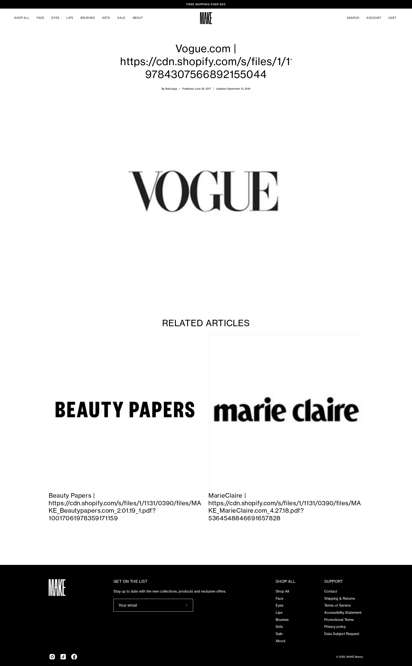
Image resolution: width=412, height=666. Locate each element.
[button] (353, 18)
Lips (279, 612)
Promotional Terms (339, 620)
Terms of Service (337, 605)
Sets (279, 627)
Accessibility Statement (342, 612)
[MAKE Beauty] (206, 18)
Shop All (282, 591)
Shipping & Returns (339, 598)
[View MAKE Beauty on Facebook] (74, 656)
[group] (206, 4)
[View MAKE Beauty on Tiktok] (63, 656)
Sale (279, 634)
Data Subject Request (341, 634)
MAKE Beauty (354, 656)
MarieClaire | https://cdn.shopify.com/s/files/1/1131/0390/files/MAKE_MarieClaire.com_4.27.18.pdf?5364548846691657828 (284, 507)
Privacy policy (335, 627)
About (280, 641)
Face (279, 598)
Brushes (282, 620)
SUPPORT (333, 581)
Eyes (279, 605)
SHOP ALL (285, 581)
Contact (330, 591)
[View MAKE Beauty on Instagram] (52, 656)
